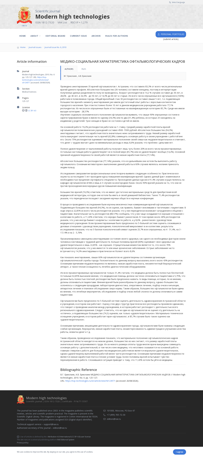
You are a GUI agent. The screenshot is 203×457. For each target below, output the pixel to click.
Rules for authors (116, 35)
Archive (96, 35)
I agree (179, 451)
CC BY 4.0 (32, 110)
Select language (178, 2)
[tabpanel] (123, 76)
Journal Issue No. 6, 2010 (55, 47)
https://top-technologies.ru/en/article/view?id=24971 (35, 80)
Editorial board (55, 35)
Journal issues (35, 47)
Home (22, 35)
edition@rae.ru (60, 427)
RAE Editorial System (65, 439)
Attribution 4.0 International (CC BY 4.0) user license (69, 437)
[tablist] (123, 69)
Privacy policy (22, 442)
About (34, 35)
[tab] (68, 69)
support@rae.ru (51, 424)
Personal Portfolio (172, 34)
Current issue (78, 35)
